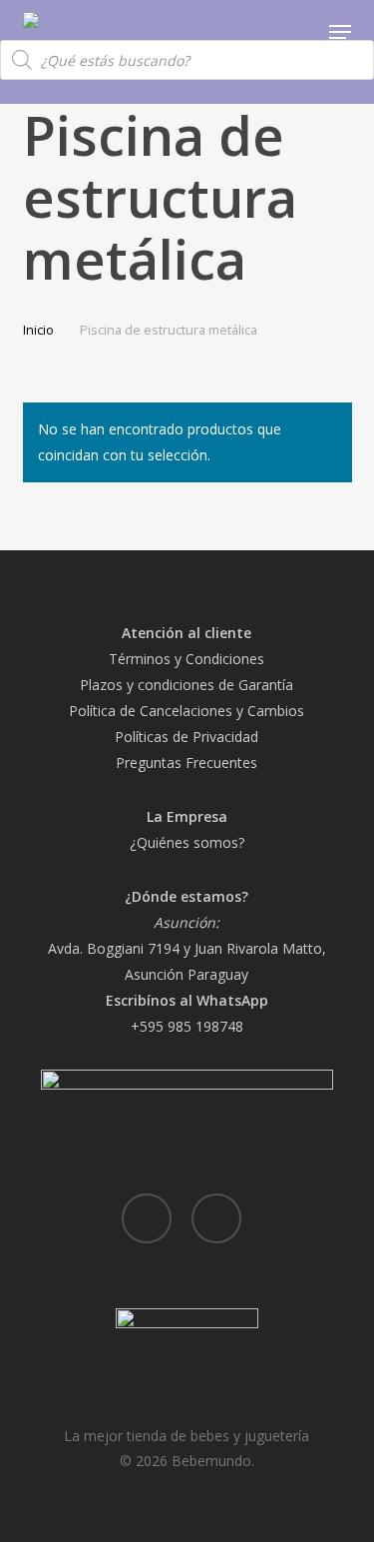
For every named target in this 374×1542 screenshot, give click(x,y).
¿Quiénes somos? (187, 842)
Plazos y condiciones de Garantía (186, 684)
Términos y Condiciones (186, 658)
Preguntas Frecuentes (186, 762)
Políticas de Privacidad (186, 736)
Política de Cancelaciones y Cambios (186, 710)
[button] (340, 32)
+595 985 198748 (187, 1026)
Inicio (38, 330)
